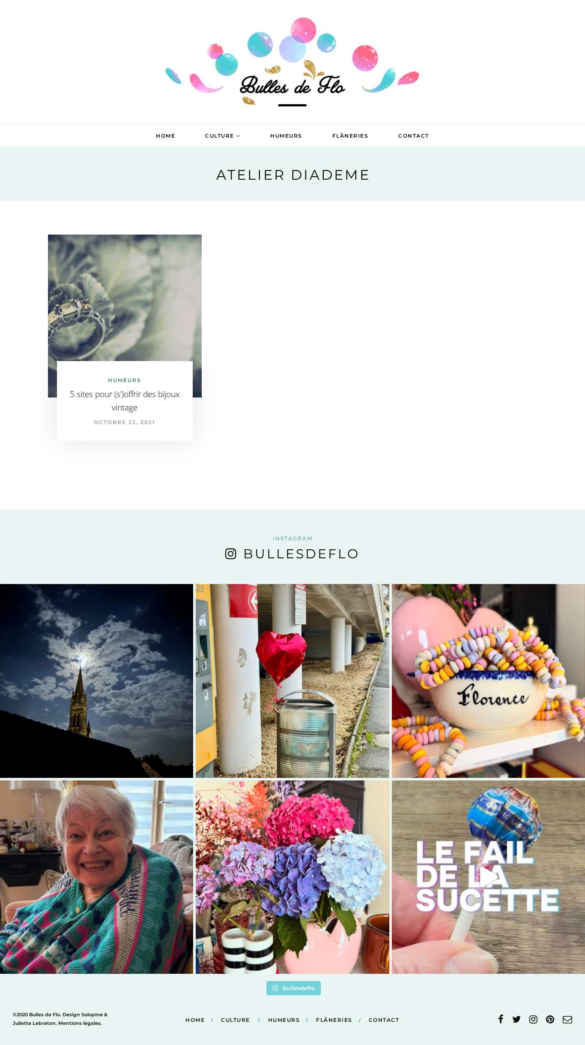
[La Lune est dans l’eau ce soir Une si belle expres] (96, 680)
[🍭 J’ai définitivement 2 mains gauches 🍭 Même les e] (488, 877)
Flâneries (350, 136)
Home (165, 136)
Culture (219, 136)
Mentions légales (79, 1023)
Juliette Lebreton (34, 1023)
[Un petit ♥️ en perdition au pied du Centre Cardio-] (292, 680)
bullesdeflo (301, 554)
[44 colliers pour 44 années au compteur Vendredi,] (488, 680)
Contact (413, 136)
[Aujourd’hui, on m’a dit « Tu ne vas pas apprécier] (96, 877)
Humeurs (286, 136)
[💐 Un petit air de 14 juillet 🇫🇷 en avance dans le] (292, 877)
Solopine (92, 1015)
